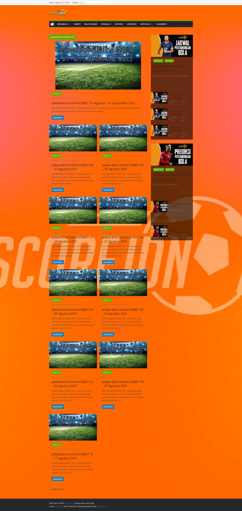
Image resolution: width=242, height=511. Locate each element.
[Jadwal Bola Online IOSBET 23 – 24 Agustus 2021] (123, 282)
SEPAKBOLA (62, 24)
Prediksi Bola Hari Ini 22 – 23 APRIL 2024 (180, 205)
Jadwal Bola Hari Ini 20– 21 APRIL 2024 (179, 128)
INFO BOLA (145, 24)
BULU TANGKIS (91, 24)
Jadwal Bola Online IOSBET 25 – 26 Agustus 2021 (72, 311)
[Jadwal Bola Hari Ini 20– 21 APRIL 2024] (159, 132)
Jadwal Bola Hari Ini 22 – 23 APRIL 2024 (179, 96)
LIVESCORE (131, 24)
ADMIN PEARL (183, 76)
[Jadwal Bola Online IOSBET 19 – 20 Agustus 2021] (123, 355)
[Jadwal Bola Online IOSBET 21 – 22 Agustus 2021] (73, 355)
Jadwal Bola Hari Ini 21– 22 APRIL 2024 (179, 112)
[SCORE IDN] (52, 24)
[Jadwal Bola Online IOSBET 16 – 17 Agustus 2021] (73, 427)
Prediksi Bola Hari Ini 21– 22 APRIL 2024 (169, 217)
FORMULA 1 (106, 24)
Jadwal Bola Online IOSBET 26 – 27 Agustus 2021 (122, 239)
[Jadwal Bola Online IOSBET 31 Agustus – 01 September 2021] (98, 66)
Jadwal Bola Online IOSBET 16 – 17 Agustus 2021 (72, 456)
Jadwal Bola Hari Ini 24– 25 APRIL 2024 (169, 68)
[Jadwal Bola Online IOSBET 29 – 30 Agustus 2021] (123, 138)
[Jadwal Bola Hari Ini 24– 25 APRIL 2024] (172, 46)
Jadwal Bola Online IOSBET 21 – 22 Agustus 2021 (72, 384)
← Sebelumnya (56, 489)
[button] (68, 24)
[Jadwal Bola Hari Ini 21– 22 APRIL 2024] (159, 115)
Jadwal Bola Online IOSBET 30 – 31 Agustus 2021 (72, 167)
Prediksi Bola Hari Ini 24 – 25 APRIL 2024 (171, 177)
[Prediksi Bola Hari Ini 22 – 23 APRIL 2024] (159, 207)
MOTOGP (119, 24)
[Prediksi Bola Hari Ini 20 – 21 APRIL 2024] (159, 232)
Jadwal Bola (57, 94)
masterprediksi (74, 98)
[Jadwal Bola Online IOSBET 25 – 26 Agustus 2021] (73, 282)
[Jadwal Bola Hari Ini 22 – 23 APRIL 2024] (159, 99)
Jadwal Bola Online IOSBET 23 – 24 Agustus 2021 (122, 311)
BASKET (77, 24)
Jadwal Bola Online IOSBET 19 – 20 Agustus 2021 (122, 384)
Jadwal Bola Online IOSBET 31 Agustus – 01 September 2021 (93, 103)
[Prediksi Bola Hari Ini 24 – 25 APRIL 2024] (172, 155)
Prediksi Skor (158, 169)
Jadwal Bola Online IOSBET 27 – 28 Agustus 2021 (72, 239)
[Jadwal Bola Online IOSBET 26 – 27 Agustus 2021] (123, 210)
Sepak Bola (169, 61)
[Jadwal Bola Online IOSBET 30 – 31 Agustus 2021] (73, 138)
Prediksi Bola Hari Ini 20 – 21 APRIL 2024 (180, 229)
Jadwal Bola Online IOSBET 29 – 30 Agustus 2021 (122, 167)
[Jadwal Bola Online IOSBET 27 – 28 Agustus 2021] (73, 210)
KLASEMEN (161, 24)
